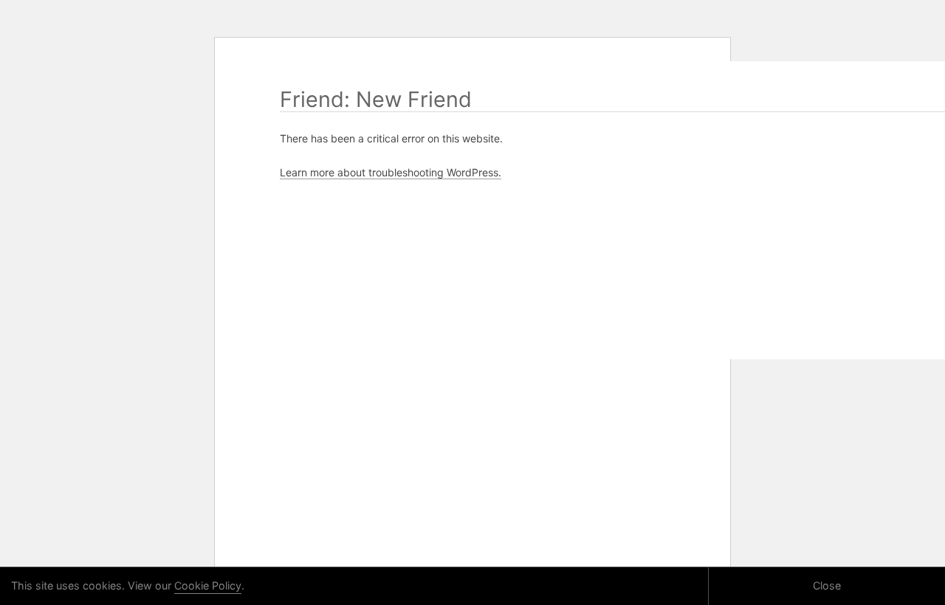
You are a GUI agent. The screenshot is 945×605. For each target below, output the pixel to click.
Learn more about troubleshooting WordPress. (390, 172)
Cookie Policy (207, 585)
